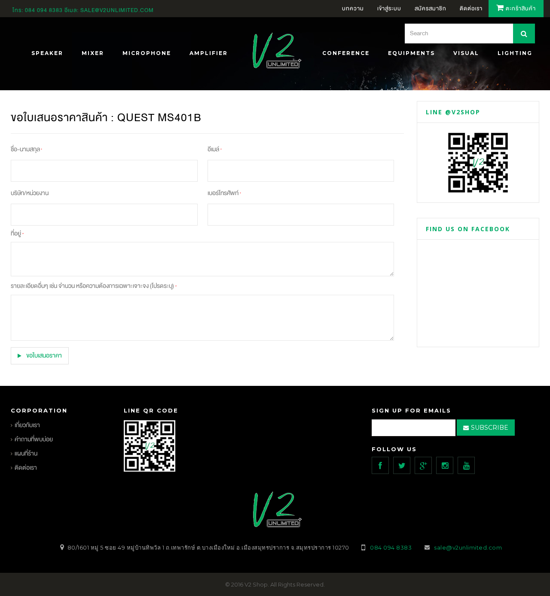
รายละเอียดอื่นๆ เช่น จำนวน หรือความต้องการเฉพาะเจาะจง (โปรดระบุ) (93, 286)
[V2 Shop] (274, 51)
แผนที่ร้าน (26, 453)
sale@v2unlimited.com (117, 10)
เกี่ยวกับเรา (27, 425)
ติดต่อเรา (26, 467)
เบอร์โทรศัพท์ (224, 193)
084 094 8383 (44, 10)
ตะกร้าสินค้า (520, 8)
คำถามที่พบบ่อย (34, 439)
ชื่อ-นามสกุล (26, 149)
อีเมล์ (215, 149)
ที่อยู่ (17, 233)
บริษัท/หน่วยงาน (30, 193)
